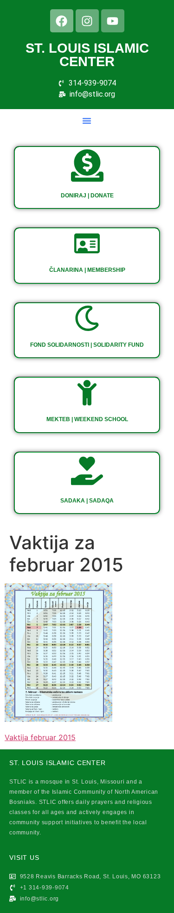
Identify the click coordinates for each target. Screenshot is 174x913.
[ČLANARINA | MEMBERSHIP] (87, 243)
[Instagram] (87, 20)
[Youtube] (112, 20)
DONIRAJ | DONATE (87, 195)
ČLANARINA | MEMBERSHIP (87, 270)
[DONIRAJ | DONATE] (87, 165)
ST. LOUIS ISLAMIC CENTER (87, 55)
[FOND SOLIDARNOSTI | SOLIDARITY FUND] (87, 318)
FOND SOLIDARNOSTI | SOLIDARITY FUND (87, 345)
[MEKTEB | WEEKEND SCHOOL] (87, 392)
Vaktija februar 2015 (40, 737)
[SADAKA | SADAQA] (87, 471)
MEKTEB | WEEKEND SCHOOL (87, 419)
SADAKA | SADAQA (87, 500)
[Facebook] (61, 20)
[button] (87, 121)
